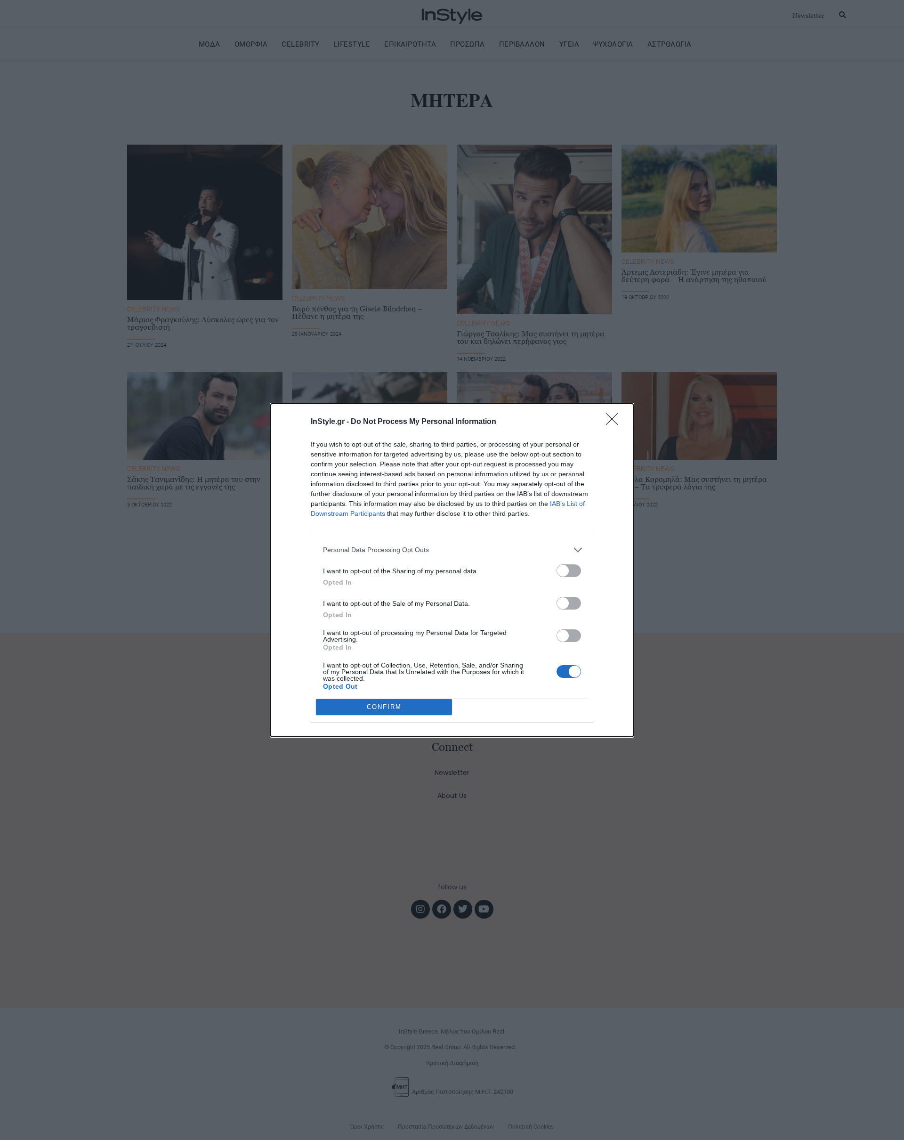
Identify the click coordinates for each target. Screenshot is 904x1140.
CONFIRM (384, 706)
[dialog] (452, 570)
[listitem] (452, 550)
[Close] (615, 422)
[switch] (569, 570)
